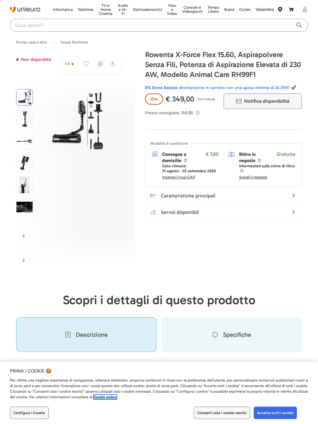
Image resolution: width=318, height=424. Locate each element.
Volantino (265, 9)
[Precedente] (23, 236)
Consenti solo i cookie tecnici (222, 413)
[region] (159, 393)
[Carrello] (291, 9)
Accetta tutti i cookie (275, 413)
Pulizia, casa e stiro (31, 42)
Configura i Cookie (29, 413)
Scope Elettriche (74, 42)
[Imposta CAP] (280, 9)
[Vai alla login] (303, 9)
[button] (77, 121)
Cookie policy (105, 397)
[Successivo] (23, 260)
